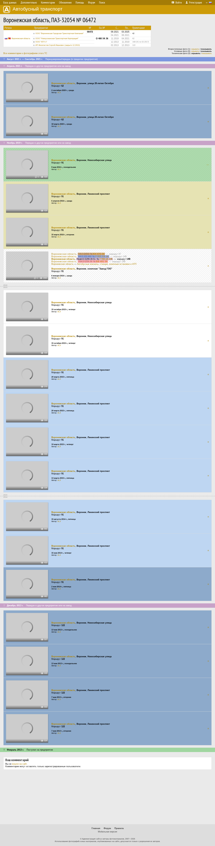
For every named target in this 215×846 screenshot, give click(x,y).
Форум (107, 828)
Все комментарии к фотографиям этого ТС (25, 53)
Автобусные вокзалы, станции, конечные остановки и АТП (106, 264)
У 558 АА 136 (105, 259)
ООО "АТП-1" (41, 42)
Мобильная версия (107, 831)
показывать (207, 53)
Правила (119, 828)
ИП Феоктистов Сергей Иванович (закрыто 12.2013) (57, 45)
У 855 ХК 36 (102, 256)
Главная (96, 828)
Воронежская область (21, 38)
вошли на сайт (19, 764)
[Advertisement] (107, 798)
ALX (59, 92)
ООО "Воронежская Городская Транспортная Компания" (59, 33)
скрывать (195, 49)
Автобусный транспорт (37, 9)
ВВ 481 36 (102, 261)
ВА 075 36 (98, 254)
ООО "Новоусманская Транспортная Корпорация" (56, 38)
